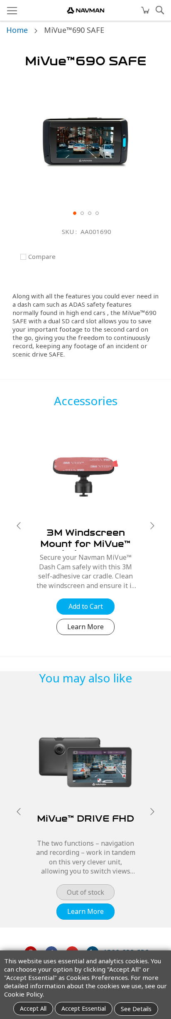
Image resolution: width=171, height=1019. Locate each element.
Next (152, 525)
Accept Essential (83, 1008)
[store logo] (85, 10)
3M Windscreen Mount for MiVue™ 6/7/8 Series (85, 545)
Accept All (33, 1008)
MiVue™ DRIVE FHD (85, 820)
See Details (136, 1009)
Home (17, 30)
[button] (74, 213)
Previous (18, 525)
